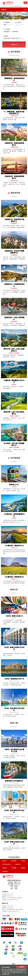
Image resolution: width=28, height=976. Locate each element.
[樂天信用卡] (20, 934)
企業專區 (23, 860)
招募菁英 (4, 868)
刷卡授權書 (13, 868)
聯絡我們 (23, 868)
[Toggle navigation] (25, 2)
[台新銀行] (7, 928)
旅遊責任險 (17, 864)
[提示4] (24, 918)
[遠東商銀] (20, 928)
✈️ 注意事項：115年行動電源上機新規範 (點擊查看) (12, 6)
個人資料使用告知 (6, 864)
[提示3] (17, 918)
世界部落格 (4, 871)
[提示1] (4, 918)
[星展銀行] (7, 934)
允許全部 (21, 967)
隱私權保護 (13, 860)
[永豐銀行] (20, 923)
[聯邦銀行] (7, 923)
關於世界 (4, 860)
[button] (2, 15)
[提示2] (10, 918)
